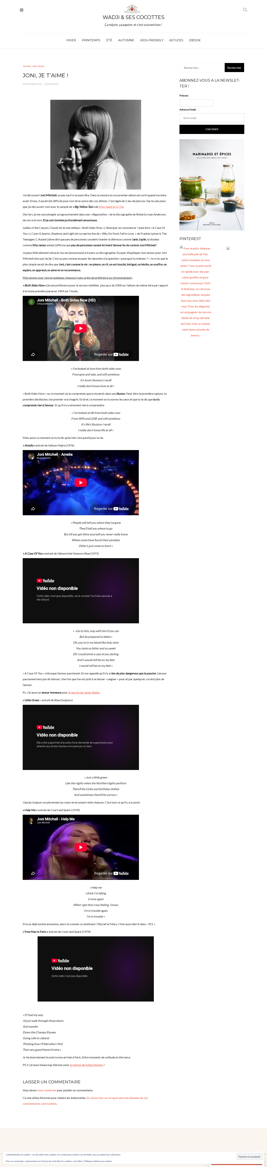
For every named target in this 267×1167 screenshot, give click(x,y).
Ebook (195, 40)
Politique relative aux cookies (98, 1161)
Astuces (176, 40)
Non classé (38, 66)
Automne (126, 40)
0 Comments (51, 83)
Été (109, 40)
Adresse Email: (187, 109)
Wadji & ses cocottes (133, 17)
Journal (27, 66)
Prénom (183, 95)
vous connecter (46, 1090)
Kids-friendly (151, 40)
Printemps (91, 40)
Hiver (71, 40)
